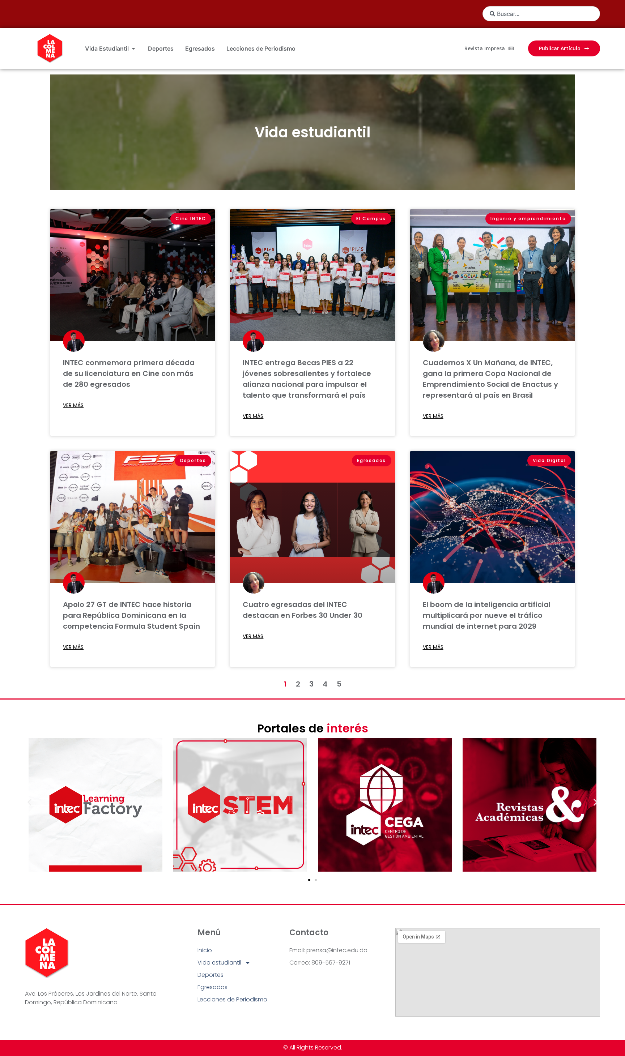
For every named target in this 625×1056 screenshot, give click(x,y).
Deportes (210, 975)
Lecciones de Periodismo (232, 999)
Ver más (73, 405)
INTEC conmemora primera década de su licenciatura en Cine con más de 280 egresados (129, 373)
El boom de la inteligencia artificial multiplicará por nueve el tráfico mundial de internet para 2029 (486, 615)
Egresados (212, 987)
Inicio (204, 950)
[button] (29, 802)
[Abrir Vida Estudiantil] (133, 48)
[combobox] (541, 13)
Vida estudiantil (312, 132)
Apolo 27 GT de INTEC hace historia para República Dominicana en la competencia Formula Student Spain (131, 615)
